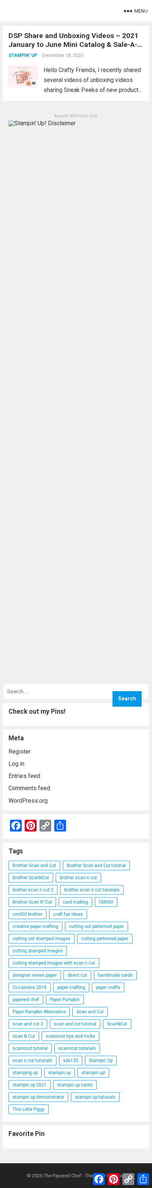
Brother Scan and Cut (34, 865)
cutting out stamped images (41, 938)
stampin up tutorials (95, 1097)
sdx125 (70, 1060)
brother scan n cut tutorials (92, 889)
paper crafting (71, 987)
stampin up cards (75, 1085)
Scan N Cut (24, 1036)
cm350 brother (27, 914)
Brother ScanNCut (31, 877)
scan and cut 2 (28, 1024)
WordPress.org (28, 800)
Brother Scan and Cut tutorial (96, 865)
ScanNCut (117, 1024)
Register (19, 751)
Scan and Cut (90, 1011)
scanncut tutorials (77, 1048)
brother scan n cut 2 (33, 889)
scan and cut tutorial (75, 1024)
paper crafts (108, 987)
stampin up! (93, 1072)
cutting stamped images (38, 950)
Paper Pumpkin (65, 999)
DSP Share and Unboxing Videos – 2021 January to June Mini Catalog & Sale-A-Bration (73, 44)
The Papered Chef (62, 1175)
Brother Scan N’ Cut (32, 902)
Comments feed (29, 788)
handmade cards (115, 975)
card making (75, 902)
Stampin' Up (22, 55)
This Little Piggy (29, 1109)
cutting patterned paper (104, 938)
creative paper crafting (35, 926)
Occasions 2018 (29, 987)
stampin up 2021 (29, 1085)
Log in (16, 763)
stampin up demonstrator (38, 1097)
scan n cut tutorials (32, 1060)
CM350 (106, 902)
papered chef (26, 999)
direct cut (77, 975)
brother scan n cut (78, 877)
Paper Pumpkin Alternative (39, 1011)
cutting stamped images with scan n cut (54, 963)
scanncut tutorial (30, 1048)
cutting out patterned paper (96, 926)
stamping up (25, 1072)
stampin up (59, 1072)
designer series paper (35, 975)
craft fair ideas (68, 914)
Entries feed (24, 775)
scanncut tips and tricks (70, 1036)
